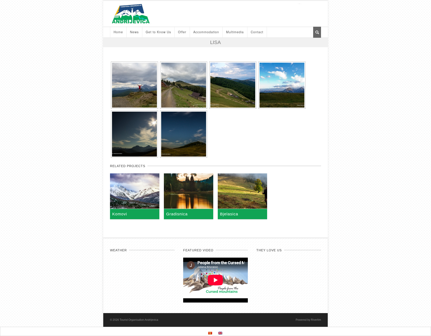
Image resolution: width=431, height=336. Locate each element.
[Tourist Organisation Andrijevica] (215, 13)
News (134, 32)
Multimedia (235, 32)
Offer (182, 32)
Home (118, 32)
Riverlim (316, 319)
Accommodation (206, 32)
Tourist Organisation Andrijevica (139, 319)
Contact (257, 32)
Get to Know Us (158, 32)
